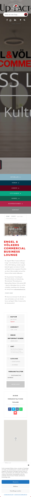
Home (8, 216)
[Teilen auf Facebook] (9, 409)
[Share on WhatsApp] (21, 409)
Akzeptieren (15, 482)
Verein (14, 182)
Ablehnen (15, 486)
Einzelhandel (16, 361)
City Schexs (14, 193)
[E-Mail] (15, 413)
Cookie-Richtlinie (8, 494)
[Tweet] (13, 409)
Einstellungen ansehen (15, 491)
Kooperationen (14, 203)
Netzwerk (15, 365)
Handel (14, 198)
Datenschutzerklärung (20, 494)
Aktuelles (14, 177)
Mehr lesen (14, 341)
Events (14, 188)
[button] (28, 465)
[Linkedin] (17, 409)
